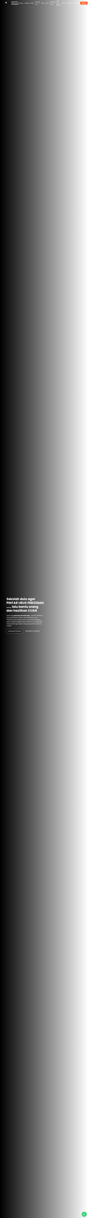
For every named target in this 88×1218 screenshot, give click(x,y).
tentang (20, 3)
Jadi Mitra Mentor (58, 3)
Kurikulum (70, 3)
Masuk (84, 3)
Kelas (32, 3)
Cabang (26, 3)
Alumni (64, 3)
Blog (43, 3)
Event (47, 3)
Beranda (77, 3)
